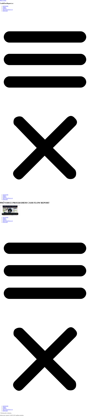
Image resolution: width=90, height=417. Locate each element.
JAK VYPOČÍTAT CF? (8, 9)
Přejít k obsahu (3, 0)
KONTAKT (5, 10)
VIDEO (4, 7)
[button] (45, 103)
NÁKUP (4, 8)
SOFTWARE (5, 6)
